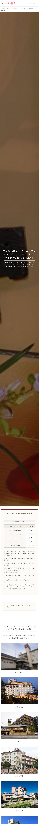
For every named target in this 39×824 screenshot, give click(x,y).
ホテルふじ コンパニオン (20, 8)
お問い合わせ (34, 3)
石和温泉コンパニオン (6, 8)
